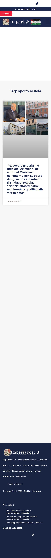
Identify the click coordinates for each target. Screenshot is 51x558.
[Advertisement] (25, 53)
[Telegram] (30, 3)
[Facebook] (8, 3)
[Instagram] (15, 3)
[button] (44, 3)
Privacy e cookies (14, 484)
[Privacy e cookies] (4, 482)
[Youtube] (22, 3)
